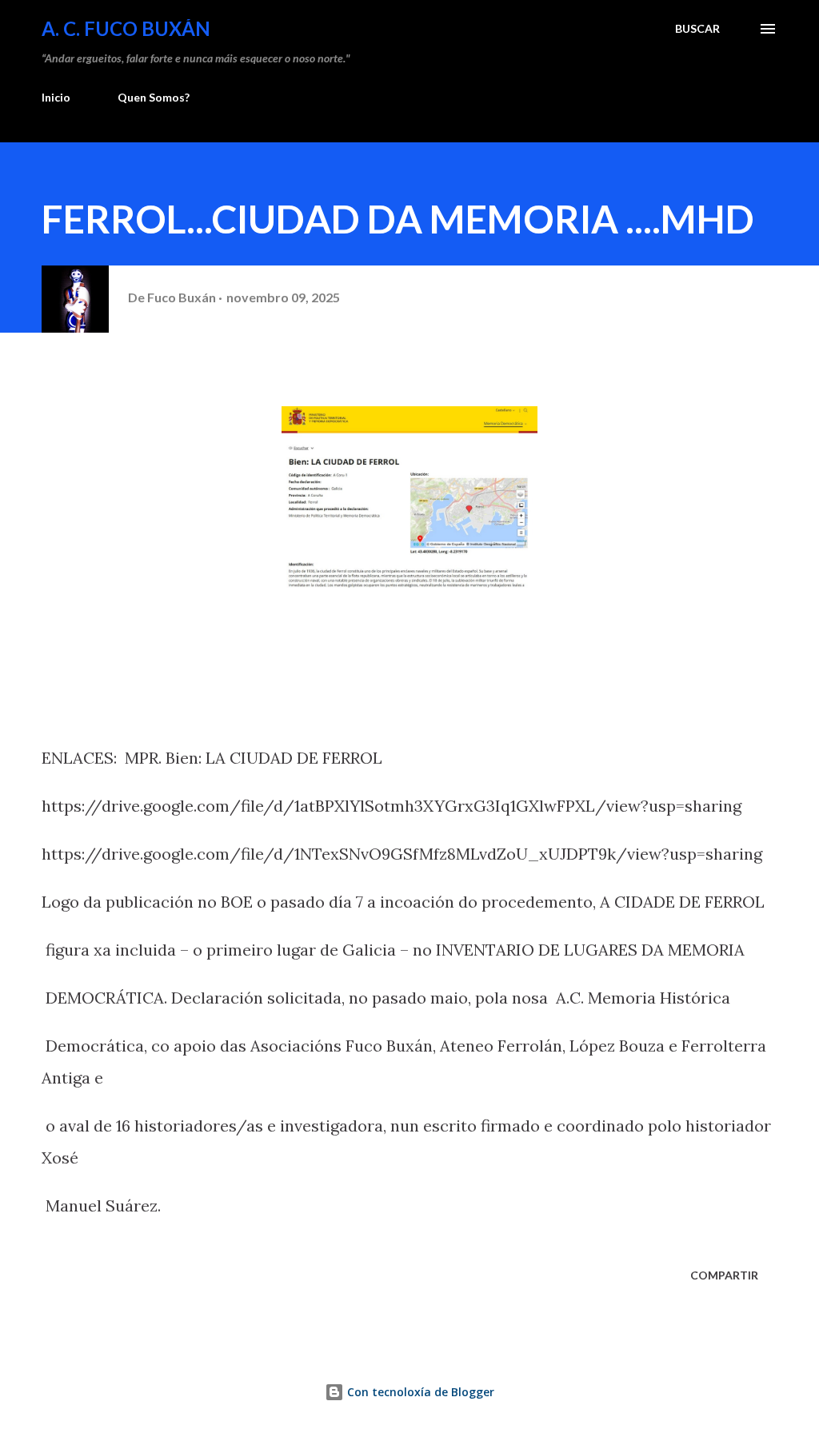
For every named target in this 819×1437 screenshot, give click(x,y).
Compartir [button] (724, 1275)
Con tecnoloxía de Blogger (419, 1391)
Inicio (56, 97)
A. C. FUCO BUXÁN (126, 28)
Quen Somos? (154, 97)
